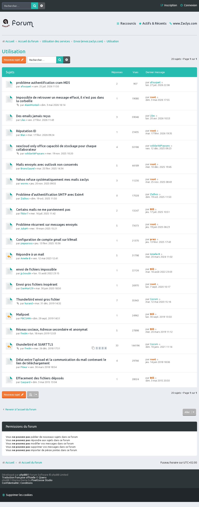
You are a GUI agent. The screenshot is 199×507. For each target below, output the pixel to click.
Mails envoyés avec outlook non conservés (47, 164)
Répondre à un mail (30, 254)
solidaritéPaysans (35, 153)
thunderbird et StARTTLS (34, 344)
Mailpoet (22, 314)
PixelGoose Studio (41, 480)
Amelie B (26, 258)
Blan (23, 135)
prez (153, 239)
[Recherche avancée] (41, 5)
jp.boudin (26, 273)
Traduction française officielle (19, 477)
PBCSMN (26, 318)
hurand (29, 303)
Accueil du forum (32, 462)
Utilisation (13, 51)
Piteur (24, 367)
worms (24, 183)
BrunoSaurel (28, 168)
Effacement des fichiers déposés (40, 378)
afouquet (26, 86)
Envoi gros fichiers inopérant (37, 284)
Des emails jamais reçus (33, 116)
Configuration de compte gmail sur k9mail (46, 239)
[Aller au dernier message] (162, 82)
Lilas (23, 120)
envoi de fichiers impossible (36, 269)
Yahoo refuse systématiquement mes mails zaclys (52, 179)
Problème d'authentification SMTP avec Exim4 (49, 194)
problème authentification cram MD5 (43, 82)
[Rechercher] (34, 5)
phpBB (23, 474)
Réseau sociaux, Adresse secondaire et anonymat (52, 329)
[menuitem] (188, 5)
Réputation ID (26, 131)
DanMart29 (27, 288)
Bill (152, 209)
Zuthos (25, 198)
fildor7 (24, 213)
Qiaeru (42, 477)
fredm (24, 333)
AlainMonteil (32, 105)
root (153, 97)
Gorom (154, 299)
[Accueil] (18, 23)
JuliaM (24, 228)
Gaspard (25, 382)
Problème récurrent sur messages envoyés (47, 224)
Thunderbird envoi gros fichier (38, 299)
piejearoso (27, 243)
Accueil (9, 462)
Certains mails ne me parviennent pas (43, 209)
